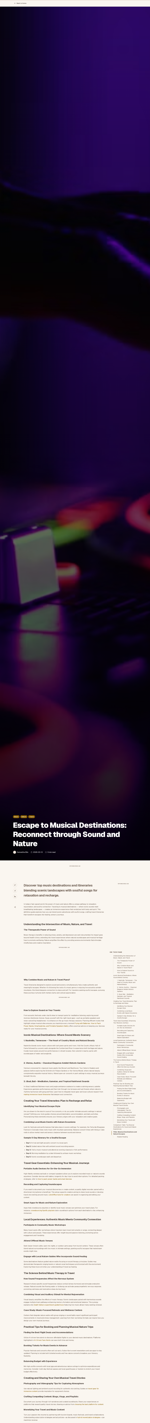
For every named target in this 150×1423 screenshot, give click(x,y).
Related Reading (122, 1137)
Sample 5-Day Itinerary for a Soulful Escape (126, 1017)
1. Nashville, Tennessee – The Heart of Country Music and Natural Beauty (127, 982)
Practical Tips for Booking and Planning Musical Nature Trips (123, 1085)
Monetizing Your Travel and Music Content (126, 1121)
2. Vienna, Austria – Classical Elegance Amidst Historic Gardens (126, 989)
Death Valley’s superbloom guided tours (49, 1305)
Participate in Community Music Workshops (125, 1046)
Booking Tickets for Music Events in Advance (125, 1094)
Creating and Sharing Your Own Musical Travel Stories (123, 1104)
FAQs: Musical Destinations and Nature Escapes (125, 1133)
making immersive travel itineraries (37, 1094)
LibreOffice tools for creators (59, 1195)
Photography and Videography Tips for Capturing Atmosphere (124, 1110)
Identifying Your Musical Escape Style (124, 1007)
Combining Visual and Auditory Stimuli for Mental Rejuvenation (125, 1072)
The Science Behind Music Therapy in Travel (125, 1061)
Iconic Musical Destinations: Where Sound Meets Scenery (124, 976)
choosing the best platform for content (89, 1404)
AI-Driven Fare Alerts (42, 1340)
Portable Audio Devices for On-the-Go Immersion (126, 1027)
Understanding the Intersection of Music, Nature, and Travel (124, 957)
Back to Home (21, 3)
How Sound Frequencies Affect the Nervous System (126, 1066)
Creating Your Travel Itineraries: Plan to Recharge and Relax (125, 1002)
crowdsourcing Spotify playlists (43, 1210)
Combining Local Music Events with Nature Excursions (127, 1012)
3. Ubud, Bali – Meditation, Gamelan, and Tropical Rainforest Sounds (125, 996)
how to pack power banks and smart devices (55, 1179)
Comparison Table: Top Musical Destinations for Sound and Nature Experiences (124, 1127)
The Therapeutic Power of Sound (125, 962)
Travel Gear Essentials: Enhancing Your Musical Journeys (124, 1022)
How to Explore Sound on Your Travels (125, 971)
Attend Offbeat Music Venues (126, 1050)
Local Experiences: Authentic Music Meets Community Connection (125, 1041)
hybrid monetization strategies (88, 1417)
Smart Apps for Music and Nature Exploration (125, 1036)
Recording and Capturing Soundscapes (125, 1032)
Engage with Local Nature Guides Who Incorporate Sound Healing (125, 1055)
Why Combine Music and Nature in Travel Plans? (125, 967)
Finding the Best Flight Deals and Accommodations (126, 1090)
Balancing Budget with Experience (124, 1099)
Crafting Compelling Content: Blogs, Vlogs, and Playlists (126, 1116)
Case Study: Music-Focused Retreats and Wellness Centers (126, 1079)
